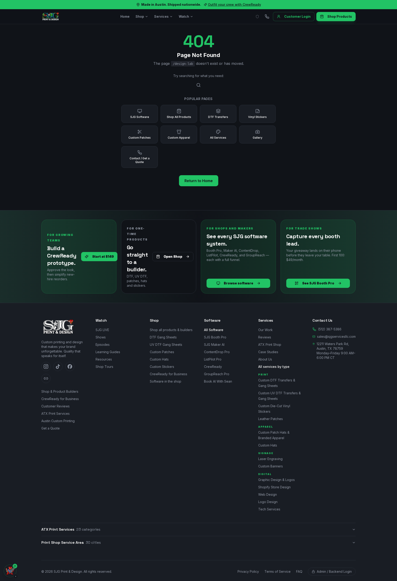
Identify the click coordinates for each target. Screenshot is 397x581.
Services (161, 16)
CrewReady (213, 367)
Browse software (238, 283)
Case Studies (268, 352)
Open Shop (173, 256)
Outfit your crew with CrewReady (234, 4)
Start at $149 (103, 256)
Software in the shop (165, 381)
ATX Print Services (55, 413)
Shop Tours (104, 367)
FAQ (299, 571)
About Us (265, 359)
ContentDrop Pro (217, 352)
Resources (104, 359)
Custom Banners (270, 466)
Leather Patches (270, 419)
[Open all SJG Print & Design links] (46, 378)
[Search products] (198, 85)
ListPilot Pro (212, 359)
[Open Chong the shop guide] (10, 570)
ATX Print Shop (269, 344)
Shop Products (339, 16)
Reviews (264, 337)
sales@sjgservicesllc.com (336, 336)
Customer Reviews (55, 406)
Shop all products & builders (171, 330)
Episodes (103, 344)
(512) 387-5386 (329, 329)
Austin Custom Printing (58, 421)
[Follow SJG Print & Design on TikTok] (57, 366)
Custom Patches (162, 352)
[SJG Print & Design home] (50, 16)
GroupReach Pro (216, 374)
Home (125, 16)
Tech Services (269, 509)
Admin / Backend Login (334, 571)
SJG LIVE (102, 330)
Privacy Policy (248, 571)
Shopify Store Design (274, 487)
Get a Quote (50, 428)
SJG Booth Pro (215, 337)
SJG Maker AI (214, 344)
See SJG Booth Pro (318, 283)
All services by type (273, 367)
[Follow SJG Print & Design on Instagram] (46, 366)
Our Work (265, 330)
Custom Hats (159, 359)
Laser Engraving (270, 459)
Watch (184, 16)
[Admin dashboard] (257, 16)
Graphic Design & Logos (276, 480)
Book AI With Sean (218, 381)
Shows (101, 337)
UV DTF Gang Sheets (166, 344)
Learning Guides (108, 352)
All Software (213, 330)
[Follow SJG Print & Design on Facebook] (69, 366)
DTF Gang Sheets (163, 337)
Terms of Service (277, 571)
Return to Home (198, 180)
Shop (140, 16)
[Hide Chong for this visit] (15, 576)
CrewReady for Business (60, 399)
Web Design (267, 494)
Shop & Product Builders (59, 391)
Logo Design (268, 502)
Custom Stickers (162, 367)
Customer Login (297, 16)
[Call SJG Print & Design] (267, 16)
